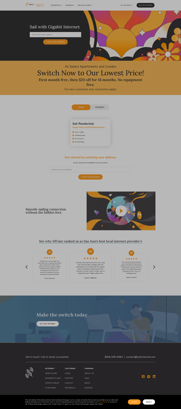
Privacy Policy (102, 402)
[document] (90, 204)
